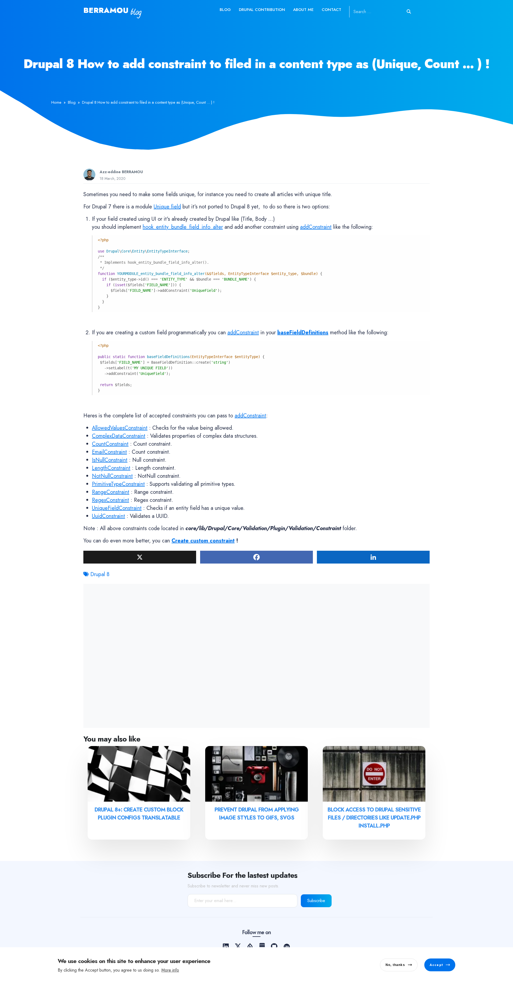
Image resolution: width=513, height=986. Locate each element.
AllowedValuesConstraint (119, 428)
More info (170, 970)
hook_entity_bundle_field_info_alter (183, 227)
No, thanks (395, 965)
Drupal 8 (100, 574)
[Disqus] (256, 654)
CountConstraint (110, 444)
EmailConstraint (109, 452)
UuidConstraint (108, 516)
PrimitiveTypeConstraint (118, 484)
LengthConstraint (111, 468)
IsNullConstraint (109, 460)
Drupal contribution (262, 10)
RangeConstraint (110, 492)
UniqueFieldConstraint (117, 508)
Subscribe (316, 901)
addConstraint (316, 227)
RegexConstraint (110, 500)
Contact (331, 10)
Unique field (167, 207)
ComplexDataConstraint (118, 436)
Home (56, 102)
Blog (225, 10)
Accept (436, 964)
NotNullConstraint (112, 476)
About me (303, 10)
